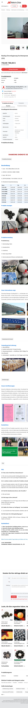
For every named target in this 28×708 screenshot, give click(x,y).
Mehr (2, 694)
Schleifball (16, 675)
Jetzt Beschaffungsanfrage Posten (19, 599)
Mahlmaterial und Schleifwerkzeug (17, 9)
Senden (14, 596)
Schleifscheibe (19, 692)
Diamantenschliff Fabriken (8, 692)
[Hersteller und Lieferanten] (14, 2)
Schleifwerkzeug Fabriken (7, 688)
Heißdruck (3, 675)
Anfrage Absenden (13, 69)
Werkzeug (8, 9)
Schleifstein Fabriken (20, 688)
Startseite (3, 9)
